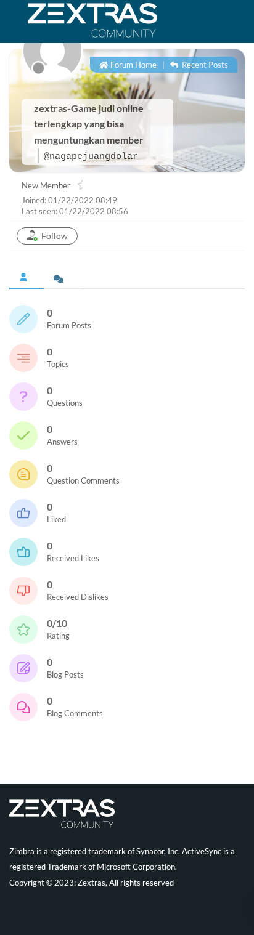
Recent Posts (204, 65)
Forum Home (133, 65)
